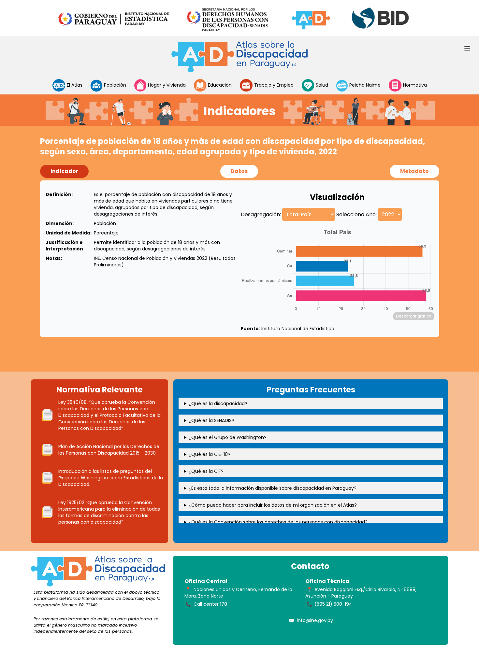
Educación (219, 85)
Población (115, 85)
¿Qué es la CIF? (206, 471)
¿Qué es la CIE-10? (209, 454)
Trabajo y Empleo (273, 85)
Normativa (414, 85)
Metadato (414, 171)
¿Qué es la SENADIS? (211, 420)
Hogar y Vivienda (166, 85)
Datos (239, 171)
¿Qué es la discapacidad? (218, 403)
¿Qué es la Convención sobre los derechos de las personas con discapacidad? (278, 522)
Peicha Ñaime (364, 85)
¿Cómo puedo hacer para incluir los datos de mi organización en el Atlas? (273, 505)
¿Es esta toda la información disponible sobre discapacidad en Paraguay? (272, 488)
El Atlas (73, 85)
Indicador (64, 171)
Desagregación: (261, 214)
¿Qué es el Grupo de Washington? (228, 437)
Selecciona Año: (356, 214)
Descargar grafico (413, 316)
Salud (321, 85)
